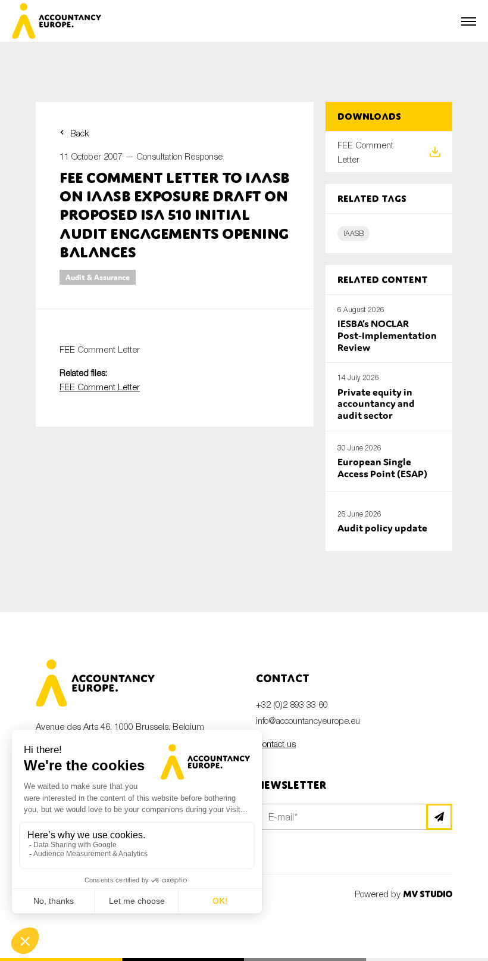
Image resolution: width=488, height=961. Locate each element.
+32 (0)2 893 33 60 (292, 704)
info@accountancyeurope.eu (308, 720)
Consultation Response (179, 156)
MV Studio (427, 894)
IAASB (353, 233)
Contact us (276, 743)
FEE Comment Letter (100, 386)
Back (79, 132)
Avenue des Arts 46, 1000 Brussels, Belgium (120, 726)
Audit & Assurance (97, 277)
